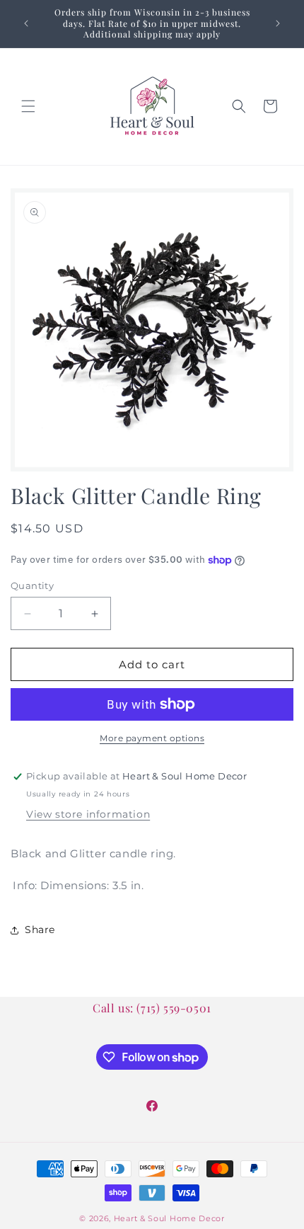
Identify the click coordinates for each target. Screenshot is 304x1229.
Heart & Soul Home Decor (169, 1218)
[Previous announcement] (26, 23)
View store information (88, 814)
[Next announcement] (277, 23)
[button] (28, 106)
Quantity (32, 585)
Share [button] (40, 929)
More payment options (152, 738)
